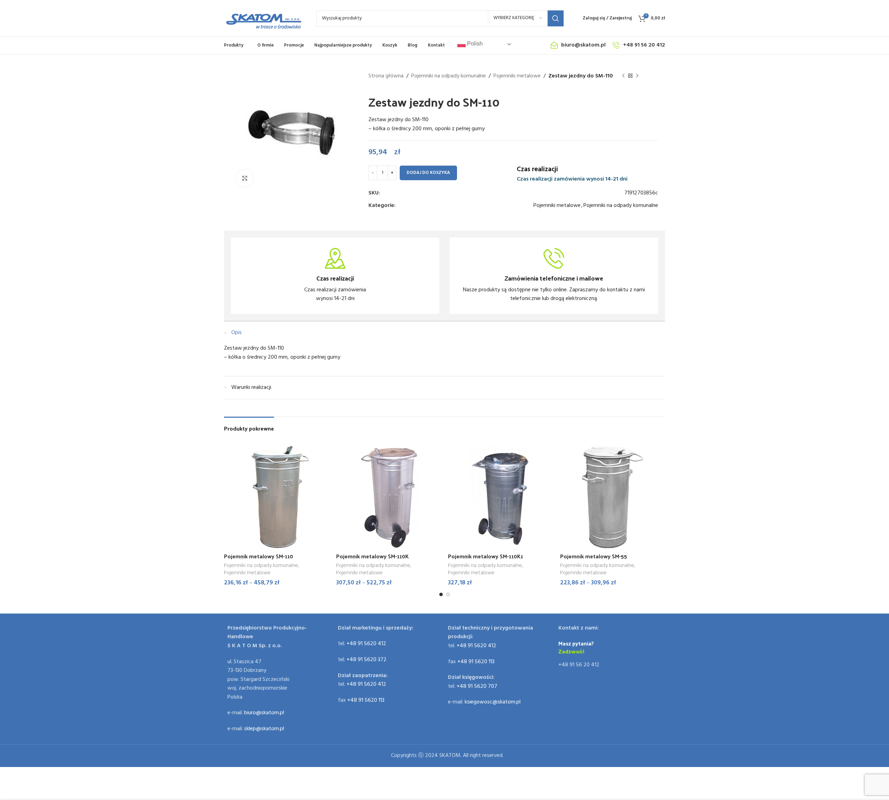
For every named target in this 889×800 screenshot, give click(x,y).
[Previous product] (623, 76)
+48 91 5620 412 (366, 643)
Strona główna (386, 76)
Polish (474, 44)
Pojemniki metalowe (517, 76)
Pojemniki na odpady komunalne (448, 76)
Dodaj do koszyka (428, 172)
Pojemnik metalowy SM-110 (258, 556)
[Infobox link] (335, 276)
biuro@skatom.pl (264, 712)
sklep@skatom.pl (264, 728)
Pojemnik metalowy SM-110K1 (485, 556)
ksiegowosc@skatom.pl (493, 702)
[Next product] (637, 76)
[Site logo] (263, 18)
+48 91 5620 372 (367, 659)
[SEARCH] (556, 18)
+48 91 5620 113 (365, 700)
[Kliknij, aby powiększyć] (245, 178)
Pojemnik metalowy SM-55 (593, 556)
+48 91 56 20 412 (578, 664)
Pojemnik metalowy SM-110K (372, 556)
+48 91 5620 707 (477, 686)
